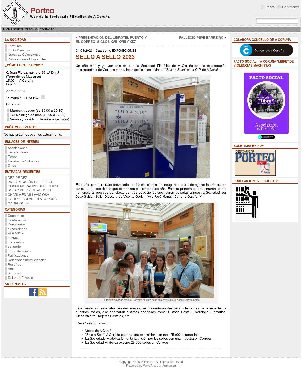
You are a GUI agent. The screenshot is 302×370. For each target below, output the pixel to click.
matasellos (16, 242)
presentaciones (19, 251)
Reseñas (14, 264)
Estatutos (15, 46)
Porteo (42, 10)
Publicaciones (18, 255)
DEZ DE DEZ (17, 177)
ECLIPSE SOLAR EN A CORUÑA (32, 199)
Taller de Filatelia (20, 278)
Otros (12, 165)
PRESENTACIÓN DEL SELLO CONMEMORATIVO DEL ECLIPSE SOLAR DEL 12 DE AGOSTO (33, 186)
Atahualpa (169, 365)
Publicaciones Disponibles (27, 59)
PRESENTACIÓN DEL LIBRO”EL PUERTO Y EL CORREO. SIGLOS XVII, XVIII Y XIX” (111, 39)
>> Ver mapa (15, 91)
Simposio (14, 273)
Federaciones (18, 152)
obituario (14, 246)
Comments (290, 7)
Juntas (13, 238)
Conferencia (17, 220)
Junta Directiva (19, 50)
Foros (12, 156)
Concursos (16, 215)
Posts (270, 7)
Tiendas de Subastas (23, 161)
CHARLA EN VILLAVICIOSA (28, 194)
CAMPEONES (18, 203)
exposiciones (17, 229)
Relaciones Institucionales (27, 260)
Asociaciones (17, 148)
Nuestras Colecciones (24, 54)
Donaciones (16, 224)
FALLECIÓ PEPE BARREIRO (201, 37)
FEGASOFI (16, 233)
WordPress (150, 365)
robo (11, 269)
